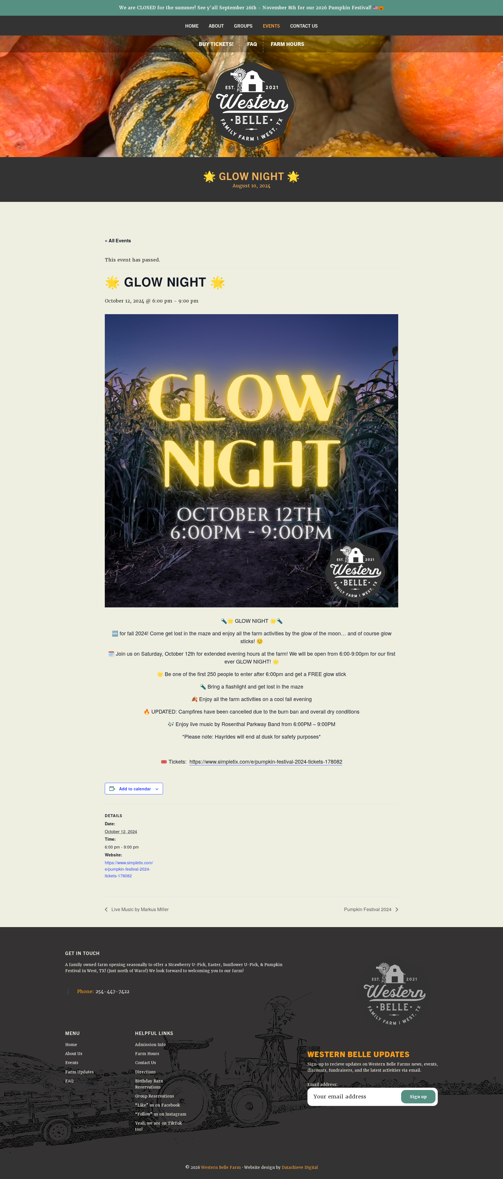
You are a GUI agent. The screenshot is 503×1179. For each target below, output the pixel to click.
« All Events (118, 240)
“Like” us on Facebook (157, 1105)
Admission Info (150, 1044)
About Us (73, 1053)
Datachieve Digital (300, 1167)
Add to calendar (135, 789)
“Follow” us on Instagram (160, 1114)
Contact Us (145, 1062)
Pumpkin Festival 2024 (368, 909)
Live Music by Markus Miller (139, 909)
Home (71, 1044)
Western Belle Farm (221, 1167)
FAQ (69, 1081)
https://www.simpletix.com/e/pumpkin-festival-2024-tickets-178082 (265, 761)
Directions (145, 1072)
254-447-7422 (103, 991)
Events (71, 1062)
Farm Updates (79, 1072)
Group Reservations (154, 1096)
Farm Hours (147, 1053)
